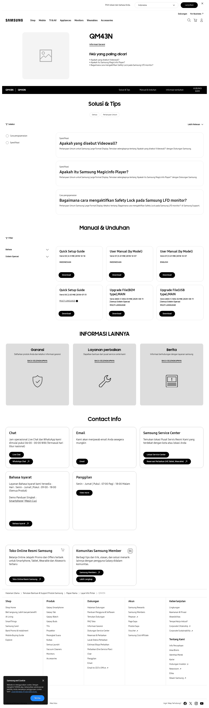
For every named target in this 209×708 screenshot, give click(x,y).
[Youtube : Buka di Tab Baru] (201, 703)
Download (66, 275)
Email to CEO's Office (96, 668)
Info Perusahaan (176, 645)
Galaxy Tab (51, 612)
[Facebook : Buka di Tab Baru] (185, 703)
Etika (171, 673)
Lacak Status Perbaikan (97, 640)
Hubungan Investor (177, 664)
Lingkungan (174, 607)
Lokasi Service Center (156, 454)
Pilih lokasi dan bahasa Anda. (117, 5)
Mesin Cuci (31, 500)
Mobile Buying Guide (15, 635)
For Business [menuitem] (195, 14)
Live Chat (16, 454)
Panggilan (91, 658)
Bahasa (9, 249)
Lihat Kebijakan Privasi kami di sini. (24, 692)
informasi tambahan (175, 90)
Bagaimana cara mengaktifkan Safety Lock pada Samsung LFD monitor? (122, 65)
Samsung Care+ (12, 626)
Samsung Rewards (136, 607)
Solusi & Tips (124, 90)
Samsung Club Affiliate (138, 635)
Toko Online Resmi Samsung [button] (25, 579)
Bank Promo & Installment (17, 631)
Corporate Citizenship (179, 626)
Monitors (50, 654)
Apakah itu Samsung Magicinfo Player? (108, 62)
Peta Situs (53, 703)
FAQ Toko (91, 621)
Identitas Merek (176, 655)
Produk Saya (133, 626)
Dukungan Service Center (98, 631)
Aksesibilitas (174, 617)
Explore (9, 640)
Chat (89, 654)
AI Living (9, 617)
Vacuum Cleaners (54, 649)
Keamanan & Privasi (177, 612)
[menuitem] (33, 20)
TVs (48, 626)
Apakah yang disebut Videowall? (105, 60)
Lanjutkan (189, 5)
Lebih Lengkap (86, 579)
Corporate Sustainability (180, 631)
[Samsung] (14, 20)
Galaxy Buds (51, 621)
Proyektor (50, 631)
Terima (37, 698)
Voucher (132, 631)
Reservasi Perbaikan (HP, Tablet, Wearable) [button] (165, 461)
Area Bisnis (174, 650)
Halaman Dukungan (96, 607)
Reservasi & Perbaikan (96, 635)
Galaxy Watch (52, 617)
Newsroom (174, 669)
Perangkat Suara (53, 635)
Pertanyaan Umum (110, 115)
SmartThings (11, 621)
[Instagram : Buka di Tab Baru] (196, 703)
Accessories (51, 658)
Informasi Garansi (97, 44)
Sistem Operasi (12, 256)
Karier (171, 659)
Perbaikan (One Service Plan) (99, 649)
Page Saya (132, 621)
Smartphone (16, 500)
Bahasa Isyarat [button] (19, 523)
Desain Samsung (176, 678)
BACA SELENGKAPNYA (37, 361)
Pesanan (132, 617)
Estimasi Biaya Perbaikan (98, 644)
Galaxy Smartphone (55, 607)
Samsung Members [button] (88, 572)
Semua (94, 115)
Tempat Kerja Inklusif (178, 621)
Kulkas (49, 640)
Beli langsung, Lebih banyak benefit (21, 612)
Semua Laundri (53, 644)
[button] (129, 145)
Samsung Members (136, 612)
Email (82, 461)
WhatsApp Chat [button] (19, 461)
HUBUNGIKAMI (197, 89)
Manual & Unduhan (148, 90)
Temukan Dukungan (96, 617)
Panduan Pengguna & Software (100, 612)
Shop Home (11, 607)
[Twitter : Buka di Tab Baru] (190, 703)
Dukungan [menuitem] (182, 14)
